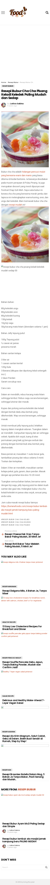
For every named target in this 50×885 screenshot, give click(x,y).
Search (47, 12)
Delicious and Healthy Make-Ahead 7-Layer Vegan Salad (23, 702)
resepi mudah (15, 204)
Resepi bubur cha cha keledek (17, 522)
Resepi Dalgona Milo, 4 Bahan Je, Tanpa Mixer (24, 592)
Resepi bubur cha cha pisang (16, 525)
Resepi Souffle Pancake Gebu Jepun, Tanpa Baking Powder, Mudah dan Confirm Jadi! (22, 664)
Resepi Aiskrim (8, 732)
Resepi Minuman (9, 586)
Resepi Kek (6, 770)
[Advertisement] (25, 51)
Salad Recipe (8, 696)
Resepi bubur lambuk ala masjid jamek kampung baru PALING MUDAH (24, 840)
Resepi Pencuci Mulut (11, 658)
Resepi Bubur (27, 789)
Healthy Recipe (9, 622)
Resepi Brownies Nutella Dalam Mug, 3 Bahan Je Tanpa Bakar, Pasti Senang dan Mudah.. (23, 777)
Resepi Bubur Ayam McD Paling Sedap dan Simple (23, 825)
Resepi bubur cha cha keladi (16, 519)
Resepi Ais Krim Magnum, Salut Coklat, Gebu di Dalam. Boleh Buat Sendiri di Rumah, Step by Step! (23, 738)
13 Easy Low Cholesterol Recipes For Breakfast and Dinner (22, 628)
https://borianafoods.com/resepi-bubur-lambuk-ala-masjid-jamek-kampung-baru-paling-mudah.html (24, 510)
